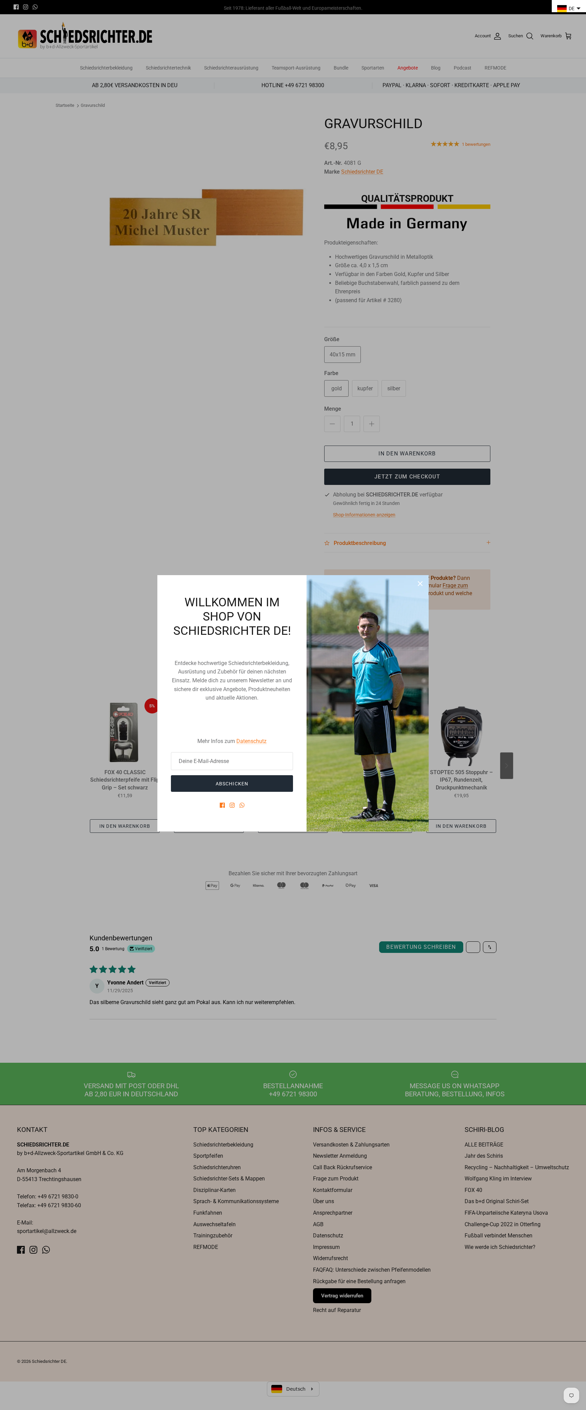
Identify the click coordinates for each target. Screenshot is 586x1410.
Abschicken (232, 783)
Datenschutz (251, 741)
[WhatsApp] (242, 805)
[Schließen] (420, 583)
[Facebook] (222, 805)
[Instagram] (232, 805)
